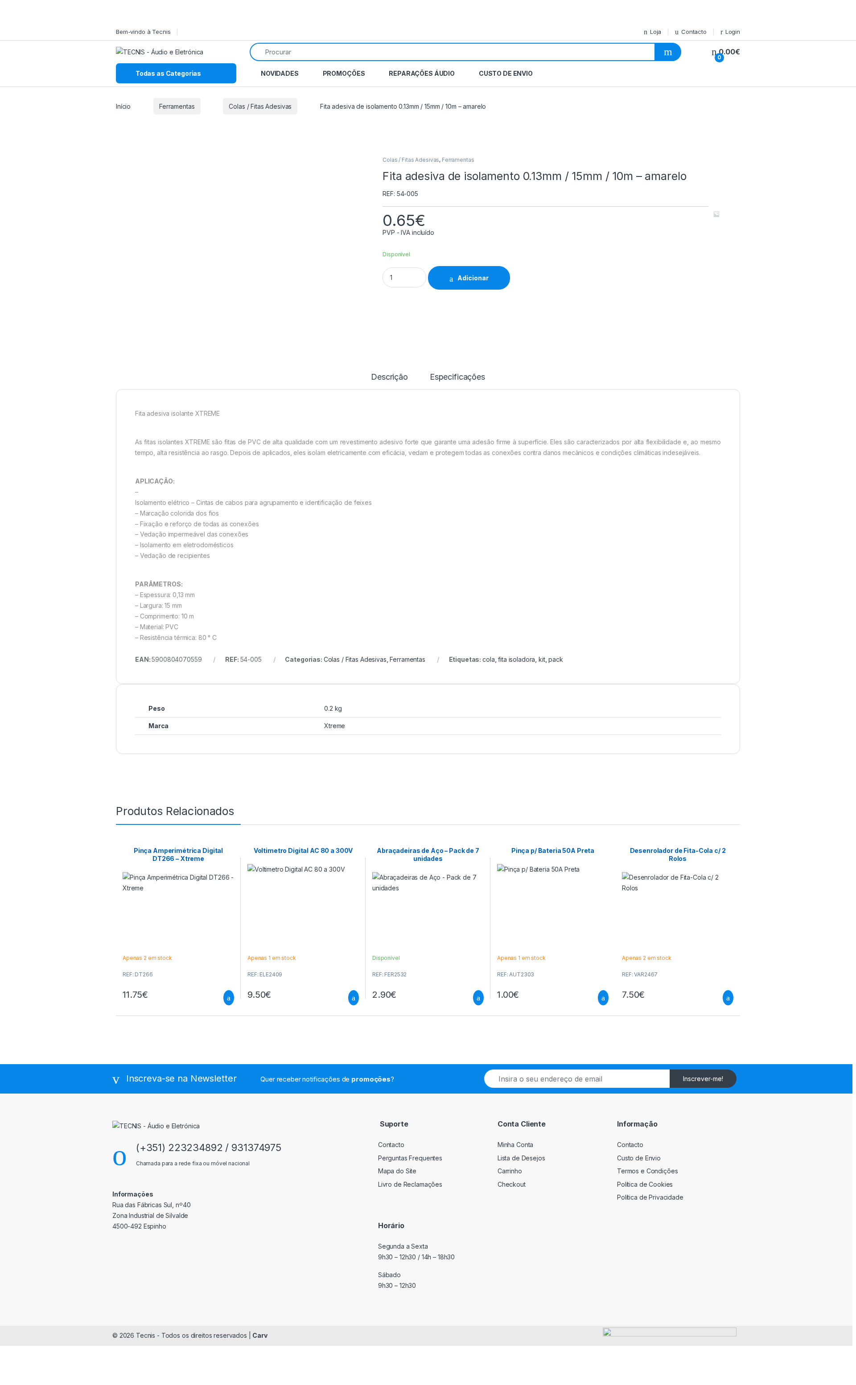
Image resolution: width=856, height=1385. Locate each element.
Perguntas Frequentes (410, 1158)
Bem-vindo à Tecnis (143, 31)
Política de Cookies (645, 1184)
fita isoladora (516, 659)
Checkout (512, 1184)
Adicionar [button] (220, 997)
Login (732, 31)
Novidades (280, 73)
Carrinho (510, 1171)
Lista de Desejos (521, 1158)
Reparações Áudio (422, 73)
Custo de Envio (506, 73)
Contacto (694, 31)
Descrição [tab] (389, 377)
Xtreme (334, 725)
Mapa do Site (397, 1171)
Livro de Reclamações (410, 1184)
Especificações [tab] (457, 377)
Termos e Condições (647, 1171)
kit (542, 659)
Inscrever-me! (703, 1078)
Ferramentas (176, 106)
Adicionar (473, 278)
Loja (655, 31)
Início (123, 106)
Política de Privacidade (650, 1197)
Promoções (344, 73)
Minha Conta (515, 1144)
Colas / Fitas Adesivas (260, 106)
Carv (259, 1335)
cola (488, 659)
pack (555, 659)
